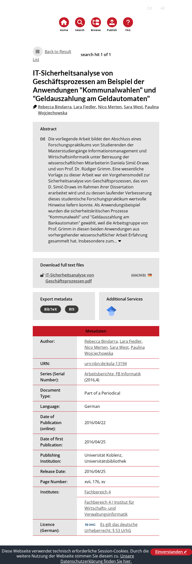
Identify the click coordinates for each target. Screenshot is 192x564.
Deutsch (149, 8)
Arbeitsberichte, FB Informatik (112, 374)
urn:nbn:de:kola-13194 (105, 363)
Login (162, 8)
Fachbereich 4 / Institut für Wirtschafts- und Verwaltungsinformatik (109, 508)
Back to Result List (52, 55)
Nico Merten (110, 107)
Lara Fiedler (85, 107)
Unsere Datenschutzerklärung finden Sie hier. (97, 558)
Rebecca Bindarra (55, 107)
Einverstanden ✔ (171, 552)
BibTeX (50, 309)
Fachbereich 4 (97, 492)
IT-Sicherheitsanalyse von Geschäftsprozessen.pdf (70, 278)
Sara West (133, 107)
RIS (71, 309)
